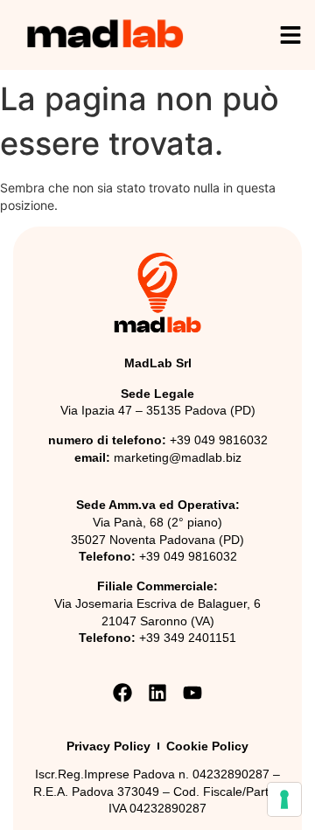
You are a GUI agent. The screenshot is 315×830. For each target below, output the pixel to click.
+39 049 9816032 (219, 440)
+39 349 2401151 (187, 638)
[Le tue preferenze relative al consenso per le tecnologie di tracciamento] (284, 799)
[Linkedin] (157, 693)
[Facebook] (122, 693)
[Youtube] (193, 693)
